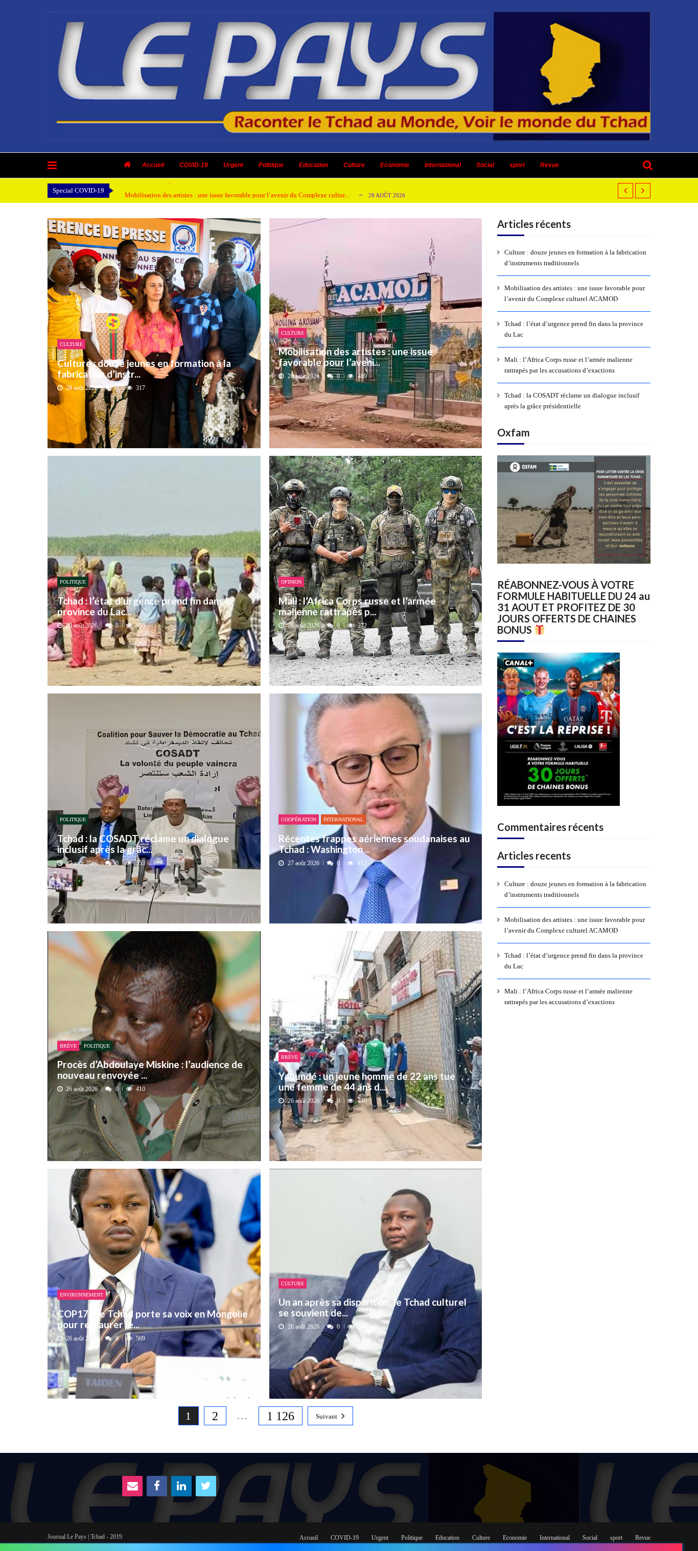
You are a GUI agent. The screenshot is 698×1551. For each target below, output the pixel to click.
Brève (68, 1045)
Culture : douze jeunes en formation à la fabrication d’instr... (144, 368)
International (443, 165)
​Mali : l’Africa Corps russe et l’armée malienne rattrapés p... (357, 605)
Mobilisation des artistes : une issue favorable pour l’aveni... (355, 356)
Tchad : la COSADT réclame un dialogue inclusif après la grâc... (143, 843)
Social (485, 165)
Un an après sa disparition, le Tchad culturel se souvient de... (372, 1307)
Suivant (326, 1416)
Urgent (233, 165)
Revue (549, 165)
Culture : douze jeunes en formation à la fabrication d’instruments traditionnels (575, 257)
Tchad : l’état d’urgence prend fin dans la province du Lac (573, 329)
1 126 (280, 1416)
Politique (271, 165)
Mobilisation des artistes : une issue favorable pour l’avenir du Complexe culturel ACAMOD (574, 293)
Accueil (153, 165)
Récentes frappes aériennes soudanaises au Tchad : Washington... (374, 843)
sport (517, 165)
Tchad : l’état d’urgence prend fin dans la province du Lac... (145, 605)
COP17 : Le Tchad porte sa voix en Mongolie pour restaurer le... (152, 1318)
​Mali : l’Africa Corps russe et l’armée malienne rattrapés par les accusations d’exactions (568, 365)
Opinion (291, 582)
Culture (354, 165)
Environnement (81, 1295)
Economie (394, 165)
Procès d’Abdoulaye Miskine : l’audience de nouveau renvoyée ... (150, 1069)
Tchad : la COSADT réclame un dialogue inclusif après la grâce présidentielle (571, 400)
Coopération (298, 819)
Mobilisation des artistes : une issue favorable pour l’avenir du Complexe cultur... (237, 195)
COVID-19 (193, 165)
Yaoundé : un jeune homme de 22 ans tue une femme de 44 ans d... (366, 1081)
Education (313, 165)
